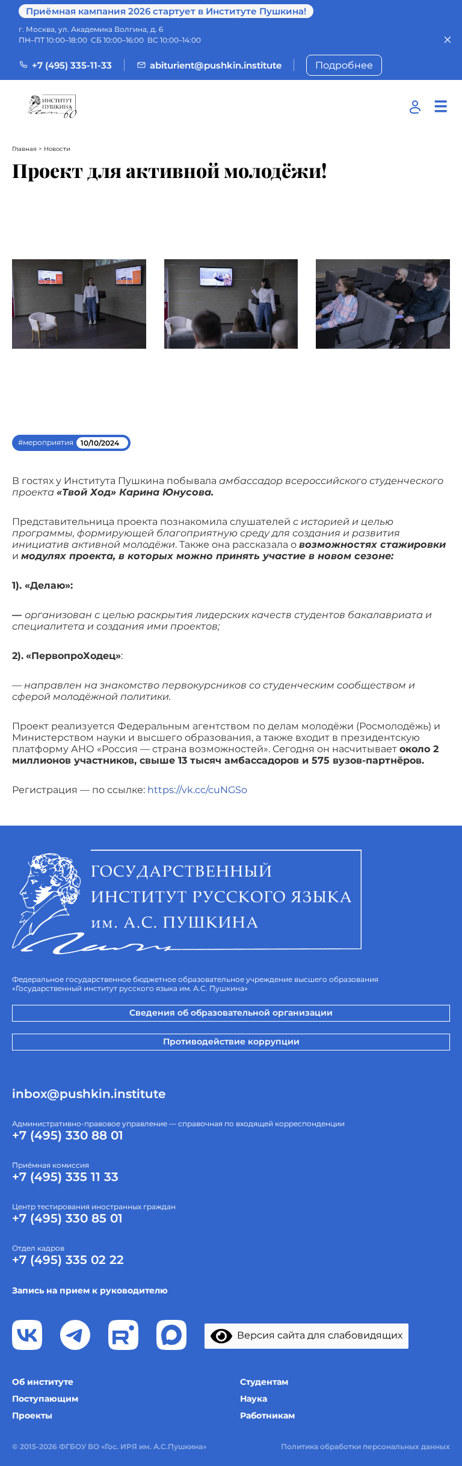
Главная (24, 149)
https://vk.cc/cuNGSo (197, 790)
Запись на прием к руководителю (90, 1290)
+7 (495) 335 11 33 (65, 1177)
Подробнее (344, 65)
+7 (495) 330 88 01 (67, 1135)
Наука (253, 1398)
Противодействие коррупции (231, 1041)
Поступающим (45, 1398)
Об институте (42, 1381)
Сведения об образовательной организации (231, 1012)
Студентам (264, 1381)
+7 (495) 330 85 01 (67, 1218)
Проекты (32, 1415)
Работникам (267, 1415)
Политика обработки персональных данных (365, 1446)
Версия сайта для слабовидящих (317, 1335)
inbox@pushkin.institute (88, 1094)
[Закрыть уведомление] (447, 39)
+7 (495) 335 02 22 (68, 1260)
